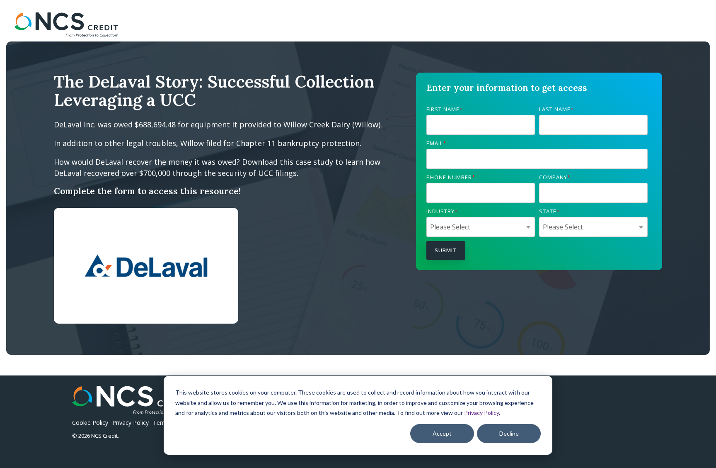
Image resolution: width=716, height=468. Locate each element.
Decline (509, 433)
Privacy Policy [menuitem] (130, 423)
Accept (442, 433)
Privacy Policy (481, 412)
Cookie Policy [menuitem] (90, 423)
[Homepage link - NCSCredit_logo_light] (132, 409)
